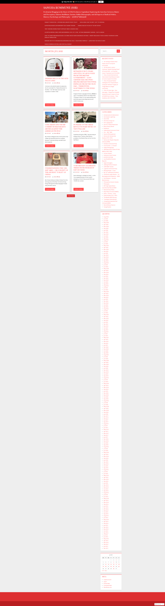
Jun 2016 (106, 450)
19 (103, 566)
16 (113, 564)
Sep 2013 (106, 513)
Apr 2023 (106, 293)
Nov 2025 (106, 234)
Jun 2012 (106, 536)
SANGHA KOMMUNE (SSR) (60, 7)
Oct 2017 (106, 420)
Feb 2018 (106, 412)
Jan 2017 (106, 437)
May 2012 (106, 538)
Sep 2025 (106, 238)
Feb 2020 (106, 366)
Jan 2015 (106, 483)
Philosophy (106, 184)
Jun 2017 (106, 427)
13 (105, 564)
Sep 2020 (106, 353)
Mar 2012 (106, 542)
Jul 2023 (106, 287)
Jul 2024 (106, 264)
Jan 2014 (106, 506)
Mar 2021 (106, 341)
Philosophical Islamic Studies (111, 182)
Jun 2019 (106, 381)
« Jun (103, 570)
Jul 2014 (106, 494)
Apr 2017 (106, 431)
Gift (101, 2)
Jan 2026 (106, 230)
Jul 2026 (106, 219)
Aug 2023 (106, 286)
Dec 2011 (106, 548)
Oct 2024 (106, 259)
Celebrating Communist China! (111, 130)
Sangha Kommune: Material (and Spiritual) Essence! (58, 44)
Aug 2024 (106, 263)
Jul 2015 (106, 471)
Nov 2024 (106, 257)
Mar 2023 (106, 295)
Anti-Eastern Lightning (109, 117)
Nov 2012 (106, 529)
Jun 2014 (106, 496)
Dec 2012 (106, 527)
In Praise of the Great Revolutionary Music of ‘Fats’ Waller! (84, 127)
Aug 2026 (106, 217)
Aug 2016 (106, 446)
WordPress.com (108, 587)
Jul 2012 (106, 535)
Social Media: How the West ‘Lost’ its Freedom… (92, 22)
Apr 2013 (106, 521)
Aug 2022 (106, 309)
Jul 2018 (106, 402)
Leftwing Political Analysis (110, 164)
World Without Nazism (109, 205)
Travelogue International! (110, 199)
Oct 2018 (106, 397)
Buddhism (106, 128)
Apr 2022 (106, 316)
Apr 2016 (106, 454)
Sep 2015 (106, 468)
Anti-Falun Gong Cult (109, 120)
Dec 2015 (106, 462)
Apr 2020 (106, 362)
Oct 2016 (106, 443)
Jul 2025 (106, 242)
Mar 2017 (106, 433)
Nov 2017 (106, 418)
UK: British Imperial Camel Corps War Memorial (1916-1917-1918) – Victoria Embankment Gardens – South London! (74, 32)
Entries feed (107, 583)
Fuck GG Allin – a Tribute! (110, 145)
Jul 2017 (106, 425)
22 (111, 566)
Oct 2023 (106, 282)
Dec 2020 (106, 347)
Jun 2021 (106, 335)
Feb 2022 (106, 320)
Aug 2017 (106, 423)
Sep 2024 (106, 261)
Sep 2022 (106, 307)
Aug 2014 (106, 492)
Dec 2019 (106, 370)
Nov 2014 (106, 487)
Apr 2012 (106, 540)
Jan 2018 (106, 414)
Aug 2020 (106, 355)
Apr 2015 (106, 477)
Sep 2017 (106, 422)
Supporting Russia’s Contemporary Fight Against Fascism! (60, 25)
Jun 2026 (106, 220)
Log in (105, 581)
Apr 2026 (106, 224)
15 (111, 564)
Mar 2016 (106, 456)
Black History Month (109, 126)
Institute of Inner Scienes (110, 155)
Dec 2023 (106, 278)
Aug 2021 (106, 332)
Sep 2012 (106, 533)
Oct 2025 (106, 236)
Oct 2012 (106, 531)
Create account (107, 579)
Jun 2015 (106, 473)
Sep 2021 (106, 330)
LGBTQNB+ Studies (109, 166)
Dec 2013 (106, 508)
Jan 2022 (106, 322)
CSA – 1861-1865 (108, 132)
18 (118, 564)
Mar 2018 (106, 410)
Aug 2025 (106, 240)
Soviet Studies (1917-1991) (110, 195)
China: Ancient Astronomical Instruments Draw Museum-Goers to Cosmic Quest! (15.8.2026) (110, 77)
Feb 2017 (106, 435)
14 (108, 564)
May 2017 (106, 429)
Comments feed (108, 585)
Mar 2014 (106, 502)
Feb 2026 (106, 228)
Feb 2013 (106, 523)
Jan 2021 (106, 345)
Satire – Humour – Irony (110, 193)
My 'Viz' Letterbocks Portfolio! (111, 172)
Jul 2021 (106, 333)
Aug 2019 (106, 378)
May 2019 (106, 383)
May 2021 (106, 337)
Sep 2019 (106, 376)
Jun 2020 (106, 358)
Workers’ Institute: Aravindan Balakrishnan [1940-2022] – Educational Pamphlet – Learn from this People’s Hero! (75, 41)
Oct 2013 (106, 512)
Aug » (106, 570)
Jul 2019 (106, 379)
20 (105, 566)
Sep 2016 (106, 445)
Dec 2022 (106, 301)
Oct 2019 (106, 374)
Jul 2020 (106, 356)
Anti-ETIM (106, 119)
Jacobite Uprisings (108, 157)
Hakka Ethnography (109, 147)
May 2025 (106, 245)
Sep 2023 (106, 284)
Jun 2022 (106, 312)
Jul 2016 (106, 448)
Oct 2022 (106, 305)
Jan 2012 (106, 546)
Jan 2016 (106, 460)
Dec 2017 (106, 416)
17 (116, 564)
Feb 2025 (106, 251)
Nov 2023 (106, 280)
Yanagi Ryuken (107, 207)
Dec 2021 (106, 324)
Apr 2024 (106, 270)
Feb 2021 (106, 343)
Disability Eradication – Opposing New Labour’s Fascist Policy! (61, 22)
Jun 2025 (106, 243)
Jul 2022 (106, 310)
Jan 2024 (106, 276)
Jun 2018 (106, 404)
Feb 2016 (106, 458)
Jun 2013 (106, 517)
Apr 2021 (106, 339)
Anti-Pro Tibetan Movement (111, 124)
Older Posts (71, 196)
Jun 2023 (106, 289)
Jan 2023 (106, 299)
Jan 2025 (106, 253)
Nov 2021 (106, 326)
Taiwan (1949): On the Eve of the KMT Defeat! (89, 25)
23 (113, 566)
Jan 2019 (106, 391)
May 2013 (106, 519)
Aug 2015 (106, 469)
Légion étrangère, (108, 163)
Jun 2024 (106, 266)
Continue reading (49, 104)
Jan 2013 (106, 525)
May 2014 (106, 498)
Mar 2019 (106, 387)
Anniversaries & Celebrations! (111, 115)
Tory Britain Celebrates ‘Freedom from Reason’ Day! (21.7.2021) (84, 168)
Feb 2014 (106, 504)
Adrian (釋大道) (57, 83)
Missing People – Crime (110, 170)
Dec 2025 (106, 232)
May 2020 (106, 360)
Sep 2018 (106, 399)
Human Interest (108, 153)
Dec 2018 (106, 393)
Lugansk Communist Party (110, 168)
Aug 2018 (106, 400)
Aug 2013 (106, 515)
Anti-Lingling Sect (108, 122)
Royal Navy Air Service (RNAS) (111, 191)
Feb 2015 (106, 481)
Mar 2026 (106, 226)
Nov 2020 (106, 349)
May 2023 (106, 291)
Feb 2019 (106, 389)
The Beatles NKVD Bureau (110, 197)
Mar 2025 (106, 249)
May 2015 (106, 475)
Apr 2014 (106, 500)
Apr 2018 (106, 408)
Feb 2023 (106, 297)
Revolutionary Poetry (109, 189)
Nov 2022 (106, 303)
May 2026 (106, 222)
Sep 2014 (106, 491)
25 (118, 566)
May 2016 (106, 452)
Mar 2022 (106, 318)
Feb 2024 (106, 274)
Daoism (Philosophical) (109, 134)
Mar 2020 (106, 364)
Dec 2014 (106, 485)
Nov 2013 (106, 510)
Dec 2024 (106, 255)
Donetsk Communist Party (110, 143)
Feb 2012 (106, 544)
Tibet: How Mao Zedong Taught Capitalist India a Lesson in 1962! (61, 29)
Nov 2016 (106, 441)
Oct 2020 (106, 351)
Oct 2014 (106, 489)
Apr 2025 (106, 247)
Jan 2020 (106, 368)
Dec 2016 (106, 439)
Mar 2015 (106, 479)
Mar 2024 (106, 272)
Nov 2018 (106, 395)
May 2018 (106, 406)
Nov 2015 (106, 464)
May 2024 (106, 268)
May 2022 (106, 314)
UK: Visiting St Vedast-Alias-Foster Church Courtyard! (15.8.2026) (110, 63)
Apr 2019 (106, 385)
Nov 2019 (106, 372)
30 (113, 568)
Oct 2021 (106, 328)
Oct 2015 (106, 466)
